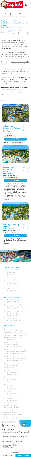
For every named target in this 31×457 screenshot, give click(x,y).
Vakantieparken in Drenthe (10, 283)
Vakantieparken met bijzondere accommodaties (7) (15, 353)
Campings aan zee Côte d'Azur (11, 405)
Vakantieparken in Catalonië (10, 322)
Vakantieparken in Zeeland (10, 288)
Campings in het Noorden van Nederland (13, 414)
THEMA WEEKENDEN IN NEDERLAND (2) (13, 335)
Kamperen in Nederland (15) (10, 328)
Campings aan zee (8, 403)
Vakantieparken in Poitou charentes (12, 310)
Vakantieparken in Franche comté (11, 315)
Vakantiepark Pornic (8, 386)
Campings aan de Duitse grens (11, 410)
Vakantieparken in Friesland (10, 292)
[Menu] (29, 5)
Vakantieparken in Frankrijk (10, 270)
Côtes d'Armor (11, 131)
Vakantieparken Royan (9, 377)
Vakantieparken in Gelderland (10, 279)
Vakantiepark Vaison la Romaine (11, 388)
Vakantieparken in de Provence (11, 372)
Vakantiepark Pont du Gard (10, 389)
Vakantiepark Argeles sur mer (10, 393)
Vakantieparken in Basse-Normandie (12, 320)
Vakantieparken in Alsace (9, 318)
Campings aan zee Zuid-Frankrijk (11, 407)
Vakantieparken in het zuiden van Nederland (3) (14, 349)
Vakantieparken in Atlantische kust (11, 299)
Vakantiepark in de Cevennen (10, 402)
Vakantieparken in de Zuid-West (11, 374)
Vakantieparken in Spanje (9, 272)
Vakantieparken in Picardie (10, 316)
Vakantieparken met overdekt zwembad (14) (13, 360)
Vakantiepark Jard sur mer (10, 395)
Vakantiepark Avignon (9, 384)
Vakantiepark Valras (8, 381)
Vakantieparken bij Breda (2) (10, 342)
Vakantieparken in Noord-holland (11, 285)
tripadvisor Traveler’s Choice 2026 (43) (12, 337)
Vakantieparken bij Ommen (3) (10, 344)
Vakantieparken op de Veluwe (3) (11, 363)
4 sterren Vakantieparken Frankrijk (11, 365)
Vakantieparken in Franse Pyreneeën (12, 306)
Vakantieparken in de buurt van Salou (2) (13, 346)
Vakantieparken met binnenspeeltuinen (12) (13, 355)
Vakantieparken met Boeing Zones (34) (12, 356)
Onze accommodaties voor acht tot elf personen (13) (15, 334)
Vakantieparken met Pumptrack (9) (11, 362)
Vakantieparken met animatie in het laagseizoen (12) (15, 351)
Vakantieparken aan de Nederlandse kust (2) (14, 341)
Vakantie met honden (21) (9, 339)
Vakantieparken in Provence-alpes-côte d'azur (14, 311)
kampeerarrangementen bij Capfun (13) (12, 327)
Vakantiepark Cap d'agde (9, 383)
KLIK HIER (15, 139)
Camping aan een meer (9, 409)
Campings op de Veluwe (9, 412)
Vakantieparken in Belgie (9, 274)
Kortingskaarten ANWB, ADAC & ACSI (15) (13, 330)
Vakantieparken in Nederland (10, 269)
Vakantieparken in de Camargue (11, 400)
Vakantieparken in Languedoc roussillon (13, 304)
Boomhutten (7, 370)
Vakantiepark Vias (8, 391)
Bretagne (5, 131)
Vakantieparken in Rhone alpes (11, 313)
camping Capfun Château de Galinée (13, 31)
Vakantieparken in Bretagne (10, 301)
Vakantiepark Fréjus (8, 398)
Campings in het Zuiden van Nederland (12, 416)
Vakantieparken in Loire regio (10, 308)
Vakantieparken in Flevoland (10, 290)
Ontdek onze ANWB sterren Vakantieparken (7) (14, 332)
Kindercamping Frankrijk (9, 367)
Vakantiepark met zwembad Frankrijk (12, 369)
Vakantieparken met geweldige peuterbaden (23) (15, 358)
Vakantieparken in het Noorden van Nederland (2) (15, 348)
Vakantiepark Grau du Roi (10, 379)
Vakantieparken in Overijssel (10, 281)
